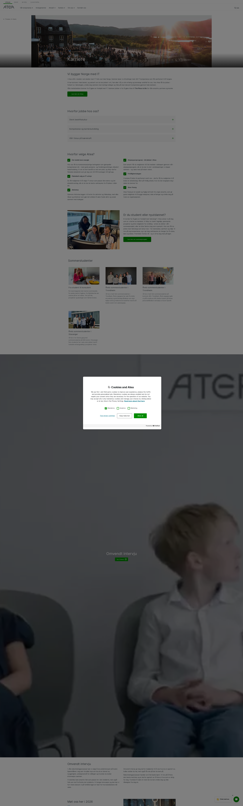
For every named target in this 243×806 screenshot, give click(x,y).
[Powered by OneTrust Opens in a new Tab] (153, 426)
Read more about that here (134, 401)
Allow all (140, 416)
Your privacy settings (107, 416)
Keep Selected (124, 416)
